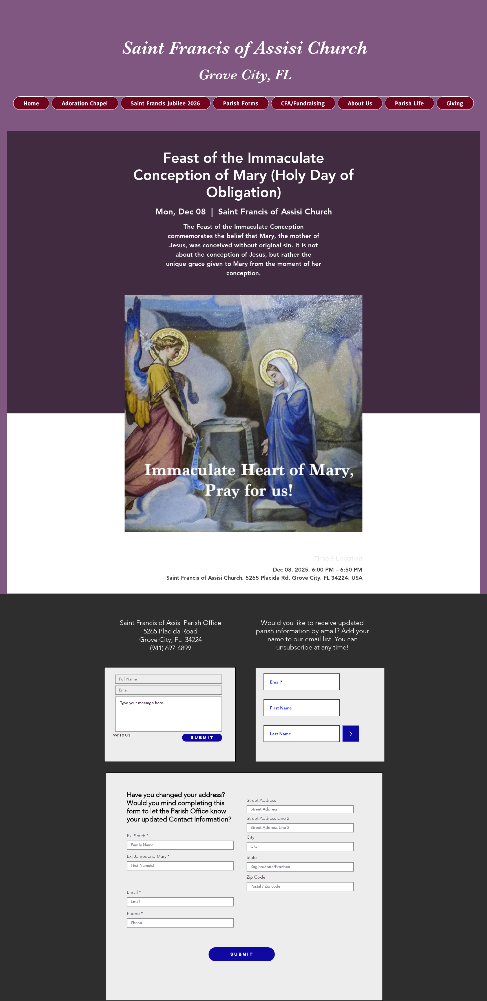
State (252, 857)
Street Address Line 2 (268, 818)
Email (132, 892)
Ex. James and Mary (146, 856)
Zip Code (256, 877)
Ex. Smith (136, 836)
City (250, 837)
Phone (133, 913)
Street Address (261, 800)
